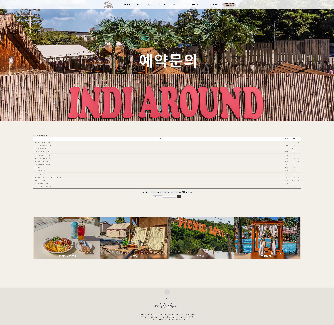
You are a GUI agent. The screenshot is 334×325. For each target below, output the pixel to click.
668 (176, 192)
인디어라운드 (126, 4)
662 (154, 192)
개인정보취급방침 (153, 319)
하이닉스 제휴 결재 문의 (44, 158)
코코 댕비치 (176, 4)
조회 (298, 139)
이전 (147, 192)
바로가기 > (66, 238)
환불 (40, 167)
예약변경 (41, 171)
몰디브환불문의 (42, 183)
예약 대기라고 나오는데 (44, 186)
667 (172, 192)
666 (169, 192)
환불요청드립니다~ (43, 164)
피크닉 (150, 4)
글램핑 (139, 4)
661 (150, 192)
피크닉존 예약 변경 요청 (44, 152)
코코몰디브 (162, 4)
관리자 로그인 (183, 319)
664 (161, 192)
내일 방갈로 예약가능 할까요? (46, 155)
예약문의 (41, 174)
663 (158, 192)
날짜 (294, 139)
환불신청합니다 (42, 161)
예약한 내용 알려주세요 (44, 145)
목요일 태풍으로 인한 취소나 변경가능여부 (49, 177)
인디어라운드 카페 (192, 4)
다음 (187, 192)
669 (180, 192)
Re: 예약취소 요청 (44, 142)
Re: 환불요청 (43, 148)
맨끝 (191, 192)
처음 (143, 192)
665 (165, 192)
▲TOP (167, 292)
